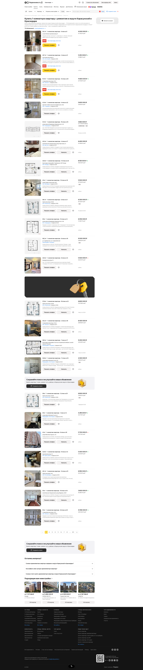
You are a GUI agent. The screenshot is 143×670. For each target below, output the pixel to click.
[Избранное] (79, 2)
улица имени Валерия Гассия (49, 360)
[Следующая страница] (76, 532)
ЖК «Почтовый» (46, 59)
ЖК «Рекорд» (45, 164)
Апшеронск (40, 616)
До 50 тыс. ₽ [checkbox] (40, 289)
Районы (39, 633)
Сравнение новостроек (43, 637)
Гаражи (105, 616)
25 (73, 532)
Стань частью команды (47, 649)
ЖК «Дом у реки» (46, 455)
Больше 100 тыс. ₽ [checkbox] (33, 293)
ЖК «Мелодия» (46, 184)
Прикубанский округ (59, 614)
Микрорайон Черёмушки (60, 616)
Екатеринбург (81, 618)
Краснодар (45, 163)
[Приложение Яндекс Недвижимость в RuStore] (117, 660)
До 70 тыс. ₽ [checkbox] (50, 289)
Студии (26, 640)
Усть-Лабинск (40, 614)
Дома (105, 614)
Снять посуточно (58, 633)
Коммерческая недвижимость (111, 618)
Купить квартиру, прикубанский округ (87, 633)
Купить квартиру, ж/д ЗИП (84, 637)
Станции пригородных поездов (44, 635)
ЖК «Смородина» (46, 125)
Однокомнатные (29, 631)
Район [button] (102, 11)
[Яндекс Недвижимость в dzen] (115, 650)
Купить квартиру (82, 631)
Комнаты (106, 612)
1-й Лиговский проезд (30, 612)
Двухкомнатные (29, 635)
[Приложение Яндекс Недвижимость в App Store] (109, 660)
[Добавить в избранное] (58, 45)
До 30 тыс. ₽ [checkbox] (31, 289)
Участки (106, 620)
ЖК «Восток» (45, 145)
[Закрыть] (117, 11)
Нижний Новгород (82, 622)
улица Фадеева (59, 493)
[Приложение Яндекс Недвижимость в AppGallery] (115, 660)
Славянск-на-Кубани (42, 622)
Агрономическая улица (30, 620)
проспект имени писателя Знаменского (52, 104)
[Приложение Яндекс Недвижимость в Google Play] (112, 660)
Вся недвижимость (29, 649)
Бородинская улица (47, 260)
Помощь (87, 649)
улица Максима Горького (48, 434)
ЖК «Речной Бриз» (47, 475)
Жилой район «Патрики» (48, 242)
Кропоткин (40, 618)
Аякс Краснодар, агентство (54, 40)
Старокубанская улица (47, 81)
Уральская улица (46, 202)
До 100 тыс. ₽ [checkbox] (61, 289)
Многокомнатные (29, 633)
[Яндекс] (115, 667)
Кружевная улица (46, 454)
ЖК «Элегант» (45, 82)
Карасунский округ (58, 612)
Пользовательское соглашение (62, 649)
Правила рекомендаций (77, 649)
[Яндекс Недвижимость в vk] (112, 650)
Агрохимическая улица (30, 618)
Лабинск (39, 620)
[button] (82, 2)
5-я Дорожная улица (29, 614)
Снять (55, 631)
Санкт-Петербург (82, 614)
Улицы (38, 640)
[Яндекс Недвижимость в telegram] (117, 650)
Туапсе (39, 612)
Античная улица (28, 622)
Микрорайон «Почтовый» (48, 362)
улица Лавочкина (60, 143)
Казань (79, 620)
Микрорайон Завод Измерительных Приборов (65, 620)
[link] (115, 2)
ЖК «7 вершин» (46, 106)
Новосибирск (81, 616)
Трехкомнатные (28, 637)
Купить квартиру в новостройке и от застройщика (90, 635)
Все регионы (40, 631)
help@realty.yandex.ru (54, 659)
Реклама (38, 649)
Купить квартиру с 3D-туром (85, 640)
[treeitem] (29, 7)
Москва (80, 612)
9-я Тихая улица (28, 616)
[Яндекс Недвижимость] (34, 2)
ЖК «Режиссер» (46, 203)
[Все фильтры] (26, 11)
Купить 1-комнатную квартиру (85, 642)
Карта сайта (93, 649)
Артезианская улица (47, 57)
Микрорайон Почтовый (59, 618)
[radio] (49, 532)
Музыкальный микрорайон (60, 622)
